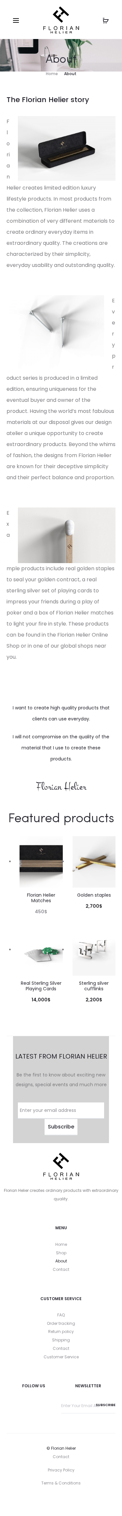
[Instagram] (61, 1501)
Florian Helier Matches (41, 898)
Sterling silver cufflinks (94, 986)
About (61, 1261)
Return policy (61, 1331)
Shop (61, 1253)
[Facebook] (47, 1501)
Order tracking (61, 1323)
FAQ (61, 1315)
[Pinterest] (74, 1501)
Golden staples (94, 895)
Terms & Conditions (61, 1483)
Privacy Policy (61, 1470)
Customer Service (61, 1357)
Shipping (61, 1340)
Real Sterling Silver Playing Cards (41, 986)
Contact (61, 1269)
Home (61, 1244)
